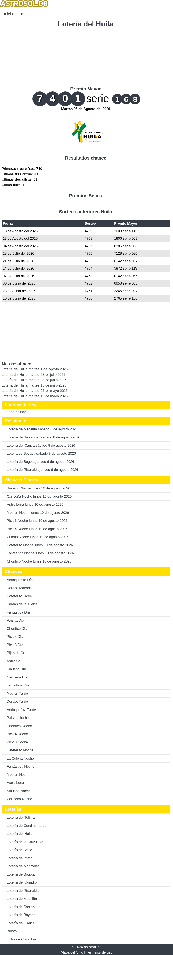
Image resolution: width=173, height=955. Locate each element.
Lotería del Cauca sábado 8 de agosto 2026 (41, 445)
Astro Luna (15, 783)
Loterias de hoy (14, 412)
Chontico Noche (19, 726)
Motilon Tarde (17, 694)
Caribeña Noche (19, 799)
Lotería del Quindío (22, 882)
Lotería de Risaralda (23, 891)
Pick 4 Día (15, 637)
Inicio (8, 14)
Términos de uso (99, 952)
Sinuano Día (16, 669)
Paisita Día (15, 620)
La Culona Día (18, 685)
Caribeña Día (17, 677)
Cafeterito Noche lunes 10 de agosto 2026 (40, 545)
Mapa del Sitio (72, 952)
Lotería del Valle (19, 850)
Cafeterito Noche (20, 750)
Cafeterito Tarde (19, 596)
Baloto (26, 14)
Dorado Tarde (17, 702)
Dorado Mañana (19, 588)
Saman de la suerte (22, 604)
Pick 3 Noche (17, 742)
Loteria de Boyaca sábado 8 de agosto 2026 (41, 453)
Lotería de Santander (23, 907)
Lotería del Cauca (21, 923)
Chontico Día (17, 629)
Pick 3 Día (15, 645)
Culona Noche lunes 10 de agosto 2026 (37, 537)
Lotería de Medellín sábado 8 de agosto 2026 (42, 429)
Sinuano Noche (19, 791)
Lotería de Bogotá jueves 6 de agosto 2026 (40, 462)
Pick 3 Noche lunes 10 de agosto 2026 (37, 521)
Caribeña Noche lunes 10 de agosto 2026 (39, 496)
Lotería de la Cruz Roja (25, 842)
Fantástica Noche (20, 766)
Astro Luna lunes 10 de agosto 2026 (35, 504)
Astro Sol (14, 661)
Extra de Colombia (21, 939)
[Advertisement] (86, 56)
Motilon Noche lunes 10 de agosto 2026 (38, 513)
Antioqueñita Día (20, 580)
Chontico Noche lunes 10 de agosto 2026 (39, 561)
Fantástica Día (18, 612)
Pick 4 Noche (17, 734)
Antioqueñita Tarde (21, 710)
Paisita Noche (18, 718)
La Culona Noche (20, 758)
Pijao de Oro (16, 653)
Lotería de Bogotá (21, 874)
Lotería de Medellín (22, 899)
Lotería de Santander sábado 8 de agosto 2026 (43, 437)
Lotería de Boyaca (21, 915)
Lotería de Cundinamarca (26, 826)
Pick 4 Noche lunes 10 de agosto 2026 (37, 529)
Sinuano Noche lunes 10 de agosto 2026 (38, 488)
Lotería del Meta (19, 858)
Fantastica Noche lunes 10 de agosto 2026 (40, 553)
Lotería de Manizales (23, 866)
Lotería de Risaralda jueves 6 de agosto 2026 (42, 470)
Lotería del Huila (85, 24)
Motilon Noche (18, 775)
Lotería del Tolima (21, 817)
